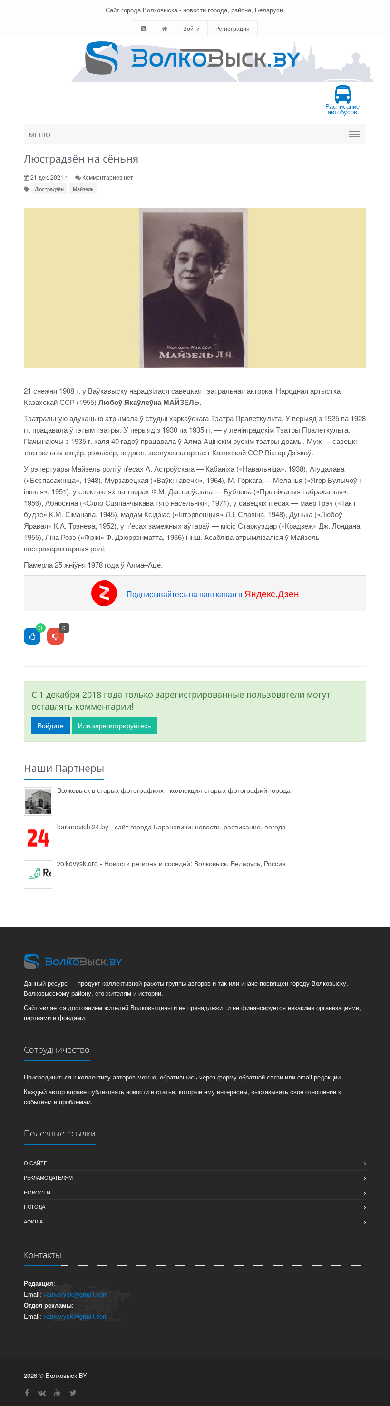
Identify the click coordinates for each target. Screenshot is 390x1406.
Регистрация (232, 28)
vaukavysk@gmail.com (75, 1294)
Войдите (51, 725)
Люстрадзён (49, 189)
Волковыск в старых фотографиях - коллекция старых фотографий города (174, 790)
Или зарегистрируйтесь (114, 725)
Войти (191, 28)
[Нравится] (32, 636)
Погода (34, 1206)
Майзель (83, 189)
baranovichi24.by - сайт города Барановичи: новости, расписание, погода (171, 826)
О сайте (35, 1162)
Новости (37, 1192)
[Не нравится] (55, 636)
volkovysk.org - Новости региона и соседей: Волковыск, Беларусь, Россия (171, 863)
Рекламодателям (48, 1177)
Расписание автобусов (342, 109)
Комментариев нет (107, 177)
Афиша (33, 1221)
